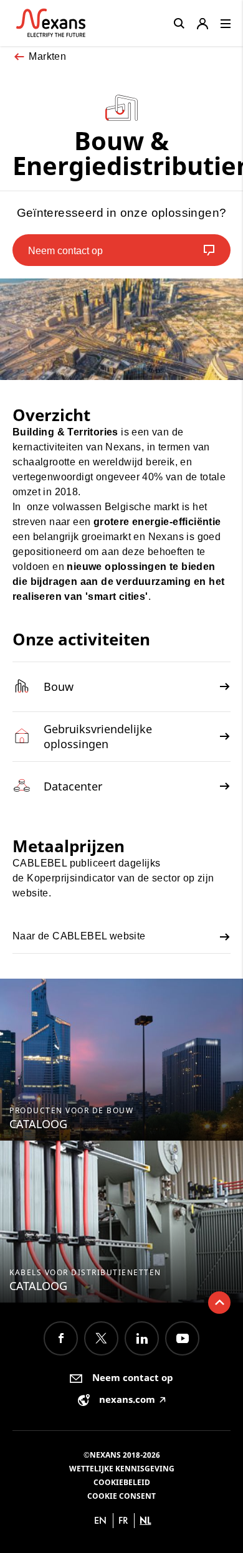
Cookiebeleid (121, 1482)
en (100, 1520)
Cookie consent (121, 1496)
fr (123, 1520)
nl (145, 1520)
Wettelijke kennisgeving (121, 1468)
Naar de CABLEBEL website (79, 936)
